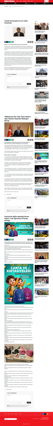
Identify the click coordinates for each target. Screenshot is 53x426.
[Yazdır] (13, 42)
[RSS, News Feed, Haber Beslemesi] (47, 414)
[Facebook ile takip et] (43, 414)
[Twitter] (7, 42)
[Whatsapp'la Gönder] (11, 42)
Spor (32, 1)
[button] (28, 42)
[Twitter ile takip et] (45, 414)
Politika (28, 1)
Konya (21, 1)
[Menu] (47, 1)
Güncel (17, 1)
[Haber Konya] (9, 1)
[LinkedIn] (9, 42)
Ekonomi (24, 1)
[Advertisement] (26, 14)
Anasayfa (6, 6)
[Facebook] (5, 42)
